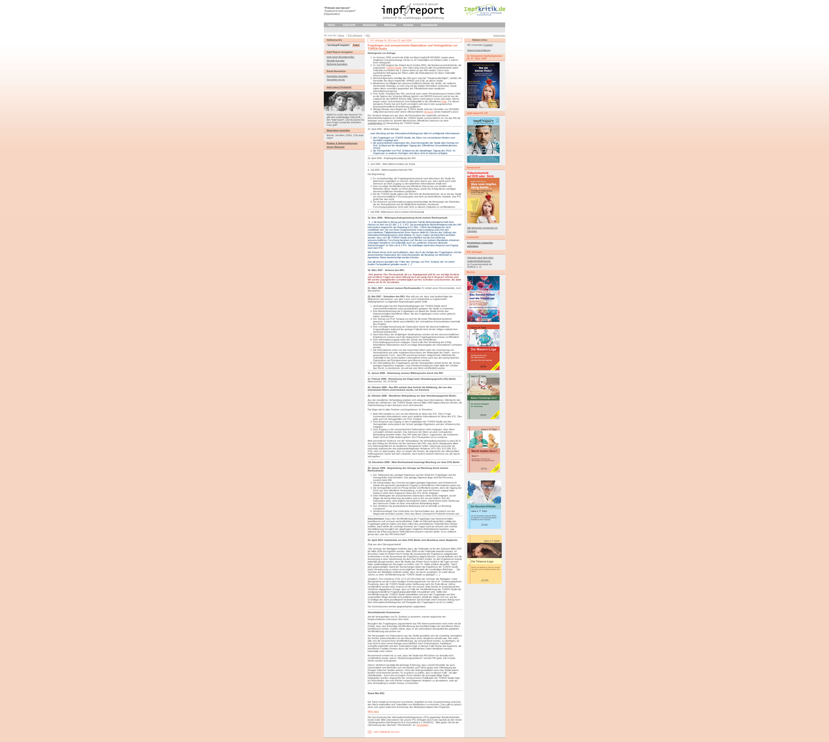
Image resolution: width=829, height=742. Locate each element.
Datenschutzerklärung (478, 50)
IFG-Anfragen (355, 35)
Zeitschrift (349, 25)
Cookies (488, 45)
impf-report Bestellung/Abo (340, 57)
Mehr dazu (373, 711)
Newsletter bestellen (337, 76)
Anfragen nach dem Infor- (480, 257)
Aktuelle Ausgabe (336, 60)
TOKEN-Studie (394, 67)
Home (331, 25)
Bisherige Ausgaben (337, 64)
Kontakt (408, 25)
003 (368, 35)
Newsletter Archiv (336, 79)
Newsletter (370, 25)
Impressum (499, 35)
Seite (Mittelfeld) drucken (387, 732)
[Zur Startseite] (413, 21)
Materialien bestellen (338, 130)
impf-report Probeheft (339, 87)
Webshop (390, 25)
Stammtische (429, 25)
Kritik (444, 101)
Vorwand (428, 111)
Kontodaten (423, 725)
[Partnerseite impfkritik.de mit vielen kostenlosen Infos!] (484, 15)
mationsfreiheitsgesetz (479, 261)
